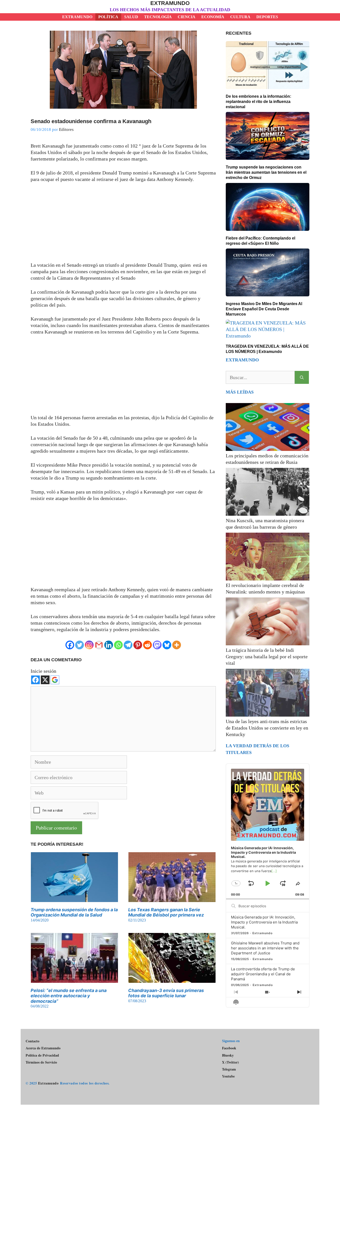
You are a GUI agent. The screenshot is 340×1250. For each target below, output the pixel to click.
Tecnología (158, 17)
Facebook (229, 1048)
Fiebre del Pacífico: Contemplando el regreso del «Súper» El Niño (260, 241)
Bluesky (228, 1055)
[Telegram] (128, 645)
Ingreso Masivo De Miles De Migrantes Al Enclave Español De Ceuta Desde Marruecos (264, 309)
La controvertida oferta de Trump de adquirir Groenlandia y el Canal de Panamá (263, 974)
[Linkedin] (108, 645)
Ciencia (186, 17)
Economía (212, 17)
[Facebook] (69, 645)
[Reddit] (147, 645)
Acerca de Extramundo (43, 1048)
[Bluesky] (167, 645)
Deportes (267, 17)
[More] (176, 645)
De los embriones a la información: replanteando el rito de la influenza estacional (258, 101)
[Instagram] (89, 645)
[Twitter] (79, 645)
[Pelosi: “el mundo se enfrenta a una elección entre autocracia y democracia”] (74, 979)
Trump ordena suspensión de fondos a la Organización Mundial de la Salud (74, 912)
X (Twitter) (230, 1062)
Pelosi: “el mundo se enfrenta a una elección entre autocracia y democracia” (69, 996)
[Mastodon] (157, 645)
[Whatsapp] (118, 645)
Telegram (229, 1069)
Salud (131, 17)
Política (108, 17)
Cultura (240, 17)
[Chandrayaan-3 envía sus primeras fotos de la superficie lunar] (172, 979)
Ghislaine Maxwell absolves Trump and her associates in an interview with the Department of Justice (265, 948)
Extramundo (170, 3)
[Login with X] (45, 679)
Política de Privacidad (42, 1055)
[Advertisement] (123, 225)
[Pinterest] (137, 645)
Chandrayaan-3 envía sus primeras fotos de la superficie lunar (166, 993)
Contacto (32, 1041)
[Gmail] (99, 645)
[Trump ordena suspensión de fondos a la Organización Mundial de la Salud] (74, 899)
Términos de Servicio (41, 1062)
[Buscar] (302, 377)
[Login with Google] (55, 679)
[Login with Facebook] (35, 679)
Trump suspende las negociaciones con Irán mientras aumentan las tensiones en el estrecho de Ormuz (266, 172)
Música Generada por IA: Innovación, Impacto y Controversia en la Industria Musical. (264, 922)
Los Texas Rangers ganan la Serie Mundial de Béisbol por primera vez (166, 912)
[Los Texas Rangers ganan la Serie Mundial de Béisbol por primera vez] (172, 899)
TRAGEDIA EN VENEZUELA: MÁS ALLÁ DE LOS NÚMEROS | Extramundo (267, 349)
